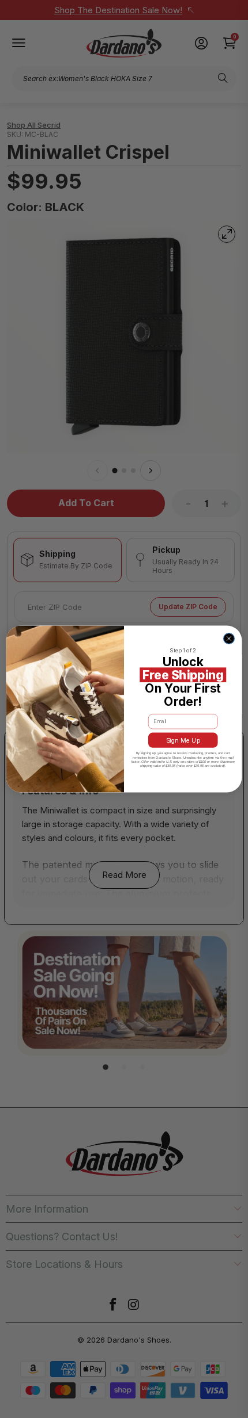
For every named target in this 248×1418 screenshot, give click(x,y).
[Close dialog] (229, 638)
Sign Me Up (183, 740)
